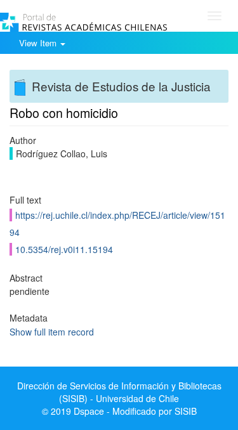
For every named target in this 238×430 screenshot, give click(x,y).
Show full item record (52, 331)
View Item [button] (39, 43)
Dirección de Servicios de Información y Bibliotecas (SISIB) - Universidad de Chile (119, 392)
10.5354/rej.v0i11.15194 (64, 249)
